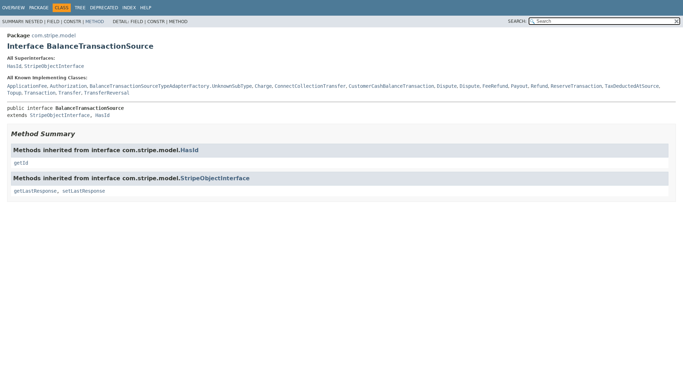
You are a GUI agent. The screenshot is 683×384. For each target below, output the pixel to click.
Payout (519, 86)
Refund (539, 86)
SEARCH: (517, 21)
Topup (14, 93)
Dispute (447, 86)
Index (129, 7)
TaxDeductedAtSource (632, 86)
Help (145, 7)
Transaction (39, 93)
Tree (80, 7)
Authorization (68, 86)
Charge (263, 86)
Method (94, 21)
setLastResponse (83, 191)
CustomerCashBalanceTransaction (391, 86)
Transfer (69, 93)
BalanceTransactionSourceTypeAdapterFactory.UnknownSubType (171, 86)
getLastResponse (35, 191)
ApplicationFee (27, 86)
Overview (13, 7)
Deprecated (104, 7)
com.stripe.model (54, 35)
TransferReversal (106, 93)
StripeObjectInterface (54, 66)
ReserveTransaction (576, 86)
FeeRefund (495, 86)
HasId (14, 66)
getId (21, 163)
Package (39, 7)
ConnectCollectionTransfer (310, 86)
